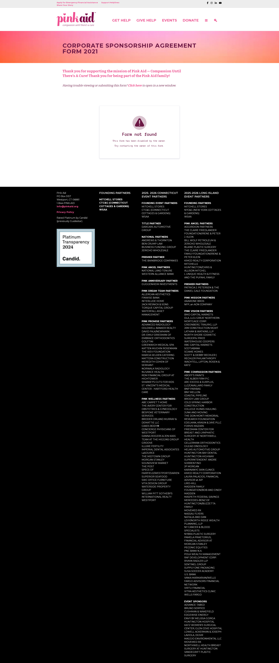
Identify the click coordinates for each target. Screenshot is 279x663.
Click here (135, 85)
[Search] (215, 19)
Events (169, 20)
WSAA (103, 209)
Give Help (146, 20)
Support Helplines (110, 2)
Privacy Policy (65, 212)
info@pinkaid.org (67, 206)
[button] (206, 19)
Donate (191, 20)
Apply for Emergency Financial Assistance (77, 2)
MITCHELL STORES (110, 199)
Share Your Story (65, 5)
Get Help (121, 20)
